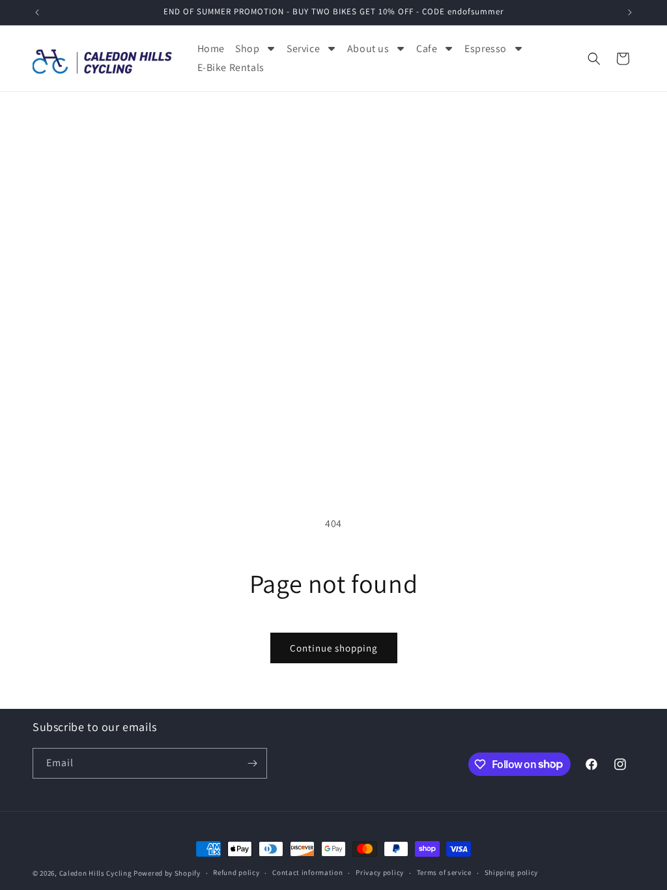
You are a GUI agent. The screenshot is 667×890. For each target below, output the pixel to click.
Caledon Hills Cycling (95, 873)
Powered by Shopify (167, 873)
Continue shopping (334, 648)
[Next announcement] (630, 12)
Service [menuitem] (303, 48)
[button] (594, 58)
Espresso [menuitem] (485, 48)
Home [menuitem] (211, 48)
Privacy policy (380, 872)
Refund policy (236, 872)
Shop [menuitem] (247, 48)
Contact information (307, 872)
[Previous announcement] (37, 12)
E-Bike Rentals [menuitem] (230, 67)
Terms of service (444, 872)
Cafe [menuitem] (426, 48)
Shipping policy (512, 872)
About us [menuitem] (368, 48)
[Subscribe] (252, 763)
